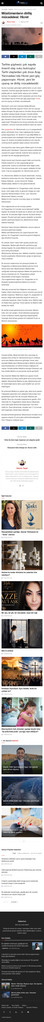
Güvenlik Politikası (31, 1007)
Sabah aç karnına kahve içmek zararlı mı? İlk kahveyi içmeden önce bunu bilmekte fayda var (22, 967)
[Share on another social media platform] (38, 56)
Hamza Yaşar (11, 22)
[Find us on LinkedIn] (16, 1012)
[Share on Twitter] (14, 56)
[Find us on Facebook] (4, 1012)
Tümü (14, 853)
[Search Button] (41, 3)
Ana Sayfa (4, 9)
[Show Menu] (2, 3)
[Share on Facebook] (5, 56)
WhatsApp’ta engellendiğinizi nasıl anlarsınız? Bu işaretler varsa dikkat (20, 961)
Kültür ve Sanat (36, 853)
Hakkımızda (5, 1005)
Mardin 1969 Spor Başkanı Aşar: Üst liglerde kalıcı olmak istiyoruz (20, 768)
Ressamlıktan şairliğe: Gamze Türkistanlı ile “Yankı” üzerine (20, 533)
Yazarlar (10, 9)
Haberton (5, 948)
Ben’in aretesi (7, 650)
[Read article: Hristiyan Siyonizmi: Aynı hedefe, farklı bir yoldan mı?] (22, 671)
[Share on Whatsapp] (30, 56)
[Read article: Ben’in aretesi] (22, 633)
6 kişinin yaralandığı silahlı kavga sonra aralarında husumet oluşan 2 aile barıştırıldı (20, 882)
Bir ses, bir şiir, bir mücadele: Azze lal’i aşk (19, 612)
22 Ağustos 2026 (7, 537)
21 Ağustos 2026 (7, 615)
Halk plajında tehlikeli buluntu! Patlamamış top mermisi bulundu (21, 871)
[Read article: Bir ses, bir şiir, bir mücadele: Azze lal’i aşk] (22, 596)
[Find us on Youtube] (28, 1012)
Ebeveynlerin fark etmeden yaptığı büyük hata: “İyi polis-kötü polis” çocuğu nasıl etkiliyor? (21, 730)
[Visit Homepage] (22, 3)
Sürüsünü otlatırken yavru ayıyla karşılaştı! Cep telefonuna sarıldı (19, 860)
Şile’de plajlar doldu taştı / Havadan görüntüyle (21, 800)
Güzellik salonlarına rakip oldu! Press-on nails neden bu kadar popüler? (20, 830)
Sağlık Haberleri (23, 853)
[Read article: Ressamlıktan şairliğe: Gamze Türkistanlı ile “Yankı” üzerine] (22, 515)
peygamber (9, 129)
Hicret (38, 98)
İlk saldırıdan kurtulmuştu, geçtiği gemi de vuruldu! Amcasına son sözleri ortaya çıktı (20, 893)
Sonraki (14, 902)
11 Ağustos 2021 (24, 22)
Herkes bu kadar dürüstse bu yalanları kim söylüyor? (19, 573)
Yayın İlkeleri (15, 1005)
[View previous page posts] (20, 841)
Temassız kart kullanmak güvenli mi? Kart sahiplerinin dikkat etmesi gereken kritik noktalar (21, 973)
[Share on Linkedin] (22, 56)
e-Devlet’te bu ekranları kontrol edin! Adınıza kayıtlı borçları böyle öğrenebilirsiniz (20, 955)
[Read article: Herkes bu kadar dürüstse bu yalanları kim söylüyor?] (22, 555)
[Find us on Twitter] (10, 1012)
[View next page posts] (23, 841)
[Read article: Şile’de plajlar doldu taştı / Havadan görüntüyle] (22, 791)
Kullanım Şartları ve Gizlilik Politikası (12, 1007)
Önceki (5, 902)
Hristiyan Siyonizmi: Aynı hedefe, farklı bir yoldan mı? (19, 689)
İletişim (24, 1005)
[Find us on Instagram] (22, 1012)
